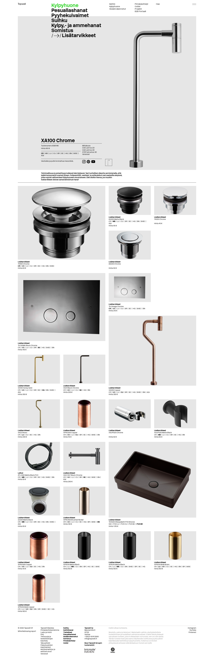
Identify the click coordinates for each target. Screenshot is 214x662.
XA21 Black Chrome (71, 388)
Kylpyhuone (114, 6)
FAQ (42, 634)
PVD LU (116, 524)
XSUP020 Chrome (116, 432)
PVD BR (140, 524)
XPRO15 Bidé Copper (26, 607)
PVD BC (132, 524)
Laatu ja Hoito (46, 632)
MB (23, 266)
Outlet (137, 6)
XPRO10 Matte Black (71, 564)
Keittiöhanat (68, 630)
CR (19, 266)
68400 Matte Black (116, 219)
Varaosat (86, 154)
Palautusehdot (47, 645)
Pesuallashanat (69, 10)
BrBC (52, 266)
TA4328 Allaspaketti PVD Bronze (122, 522)
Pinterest (192, 632)
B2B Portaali (140, 11)
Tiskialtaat (67, 632)
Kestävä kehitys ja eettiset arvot (48, 650)
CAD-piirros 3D (88, 150)
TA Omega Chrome (116, 306)
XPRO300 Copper (25, 564)
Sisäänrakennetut (117, 9)
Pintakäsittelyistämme (50, 630)
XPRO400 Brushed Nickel (73, 520)
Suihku (59, 20)
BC (39, 266)
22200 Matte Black (25, 520)
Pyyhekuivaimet (70, 15)
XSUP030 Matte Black (163, 432)
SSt (110, 524)
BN (47, 266)
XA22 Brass (22, 432)
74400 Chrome (23, 264)
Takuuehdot (45, 643)
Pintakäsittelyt (141, 4)
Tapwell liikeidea (47, 628)
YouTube (192, 630)
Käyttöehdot (46, 647)
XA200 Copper (114, 390)
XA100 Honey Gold (25, 388)
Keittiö (112, 4)
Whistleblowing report (27, 631)
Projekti (138, 9)
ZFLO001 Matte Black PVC (28, 475)
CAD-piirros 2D (88, 148)
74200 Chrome (160, 219)
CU (31, 266)
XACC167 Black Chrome (72, 475)
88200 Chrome (115, 264)
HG (43, 266)
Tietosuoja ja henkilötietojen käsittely (47, 638)
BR (35, 266)
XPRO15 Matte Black (117, 564)
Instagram (192, 628)
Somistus (62, 30)
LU (27, 266)
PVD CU (124, 524)
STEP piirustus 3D (89, 152)
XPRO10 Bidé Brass (161, 564)
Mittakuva (86, 146)
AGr (110, 223)
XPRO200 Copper (70, 432)
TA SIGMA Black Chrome (27, 345)
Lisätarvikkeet (79, 35)
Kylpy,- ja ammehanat (76, 25)
